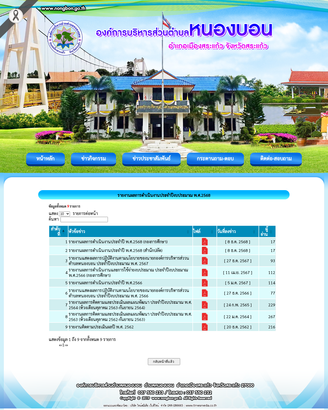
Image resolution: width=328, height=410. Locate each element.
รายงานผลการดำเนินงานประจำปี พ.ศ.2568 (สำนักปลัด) (115, 250)
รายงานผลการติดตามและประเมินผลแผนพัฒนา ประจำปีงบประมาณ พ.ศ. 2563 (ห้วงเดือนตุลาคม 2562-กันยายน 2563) (130, 316)
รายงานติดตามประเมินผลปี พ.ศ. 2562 (101, 326)
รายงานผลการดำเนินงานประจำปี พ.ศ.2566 (105, 282)
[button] (77, 231)
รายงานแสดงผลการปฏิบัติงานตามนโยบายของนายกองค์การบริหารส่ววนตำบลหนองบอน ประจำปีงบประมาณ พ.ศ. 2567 (129, 260)
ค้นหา (54, 219)
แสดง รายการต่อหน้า (73, 213)
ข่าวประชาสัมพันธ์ (151, 158)
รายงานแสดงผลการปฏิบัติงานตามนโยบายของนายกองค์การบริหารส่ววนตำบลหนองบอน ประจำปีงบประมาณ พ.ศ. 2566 (129, 293)
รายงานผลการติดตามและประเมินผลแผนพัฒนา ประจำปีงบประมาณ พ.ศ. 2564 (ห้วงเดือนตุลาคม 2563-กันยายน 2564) (130, 304)
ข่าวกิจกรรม (93, 158)
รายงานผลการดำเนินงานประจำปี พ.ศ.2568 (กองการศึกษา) (118, 241)
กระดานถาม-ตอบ (215, 158)
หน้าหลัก (45, 158)
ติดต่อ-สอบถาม (276, 158)
